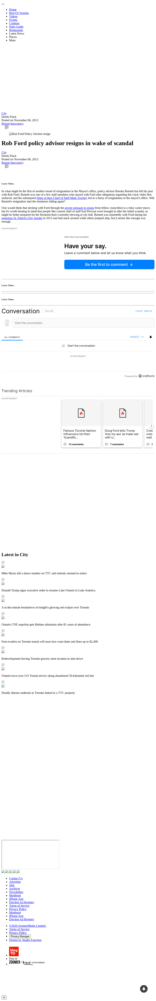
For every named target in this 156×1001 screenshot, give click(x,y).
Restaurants (16, 30)
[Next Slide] (151, 425)
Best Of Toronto (19, 13)
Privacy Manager (20, 936)
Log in (138, 311)
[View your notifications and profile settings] (150, 337)
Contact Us (16, 878)
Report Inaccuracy (13, 123)
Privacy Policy (18, 909)
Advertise (15, 881)
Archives (14, 888)
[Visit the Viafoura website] (146, 376)
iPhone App (16, 898)
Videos (13, 16)
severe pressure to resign (79, 207)
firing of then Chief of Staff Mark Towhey (62, 198)
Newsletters (16, 892)
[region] (78, 343)
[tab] (12, 337)
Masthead (15, 895)
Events (13, 19)
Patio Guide (16, 26)
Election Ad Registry (21, 902)
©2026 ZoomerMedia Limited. (27, 925)
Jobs (11, 885)
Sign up (148, 311)
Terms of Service (19, 905)
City (4, 113)
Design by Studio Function (25, 940)
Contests (14, 23)
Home (13, 9)
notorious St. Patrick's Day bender (22, 218)
